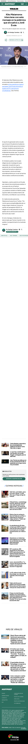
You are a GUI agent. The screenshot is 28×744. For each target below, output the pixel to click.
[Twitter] (23, 32)
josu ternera (13, 235)
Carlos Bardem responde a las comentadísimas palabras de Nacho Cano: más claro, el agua (18, 446)
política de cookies (18, 696)
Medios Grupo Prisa (14, 740)
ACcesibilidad (17, 703)
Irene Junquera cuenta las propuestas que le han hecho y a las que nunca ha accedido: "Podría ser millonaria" (17, 679)
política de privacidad (19, 701)
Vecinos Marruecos (12, 1)
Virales (14, 9)
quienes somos (5, 695)
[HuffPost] (7, 689)
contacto (4, 697)
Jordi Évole (4, 235)
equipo (3, 693)
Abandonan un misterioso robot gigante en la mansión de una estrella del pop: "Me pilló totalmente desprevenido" (18, 541)
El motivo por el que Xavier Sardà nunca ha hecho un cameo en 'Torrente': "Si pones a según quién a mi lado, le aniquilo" (18, 653)
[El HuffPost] (10, 4)
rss (2, 702)
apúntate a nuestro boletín (14, 478)
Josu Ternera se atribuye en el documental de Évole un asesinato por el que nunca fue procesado (18, 462)
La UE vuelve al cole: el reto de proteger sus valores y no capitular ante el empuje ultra (18, 575)
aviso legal (16, 698)
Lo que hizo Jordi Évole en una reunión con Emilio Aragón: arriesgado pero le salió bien (18, 454)
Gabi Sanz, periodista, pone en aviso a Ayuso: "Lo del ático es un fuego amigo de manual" (18, 494)
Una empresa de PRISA (14, 736)
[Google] (21, 32)
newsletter (5, 700)
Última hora (22, 4)
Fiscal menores (20, 1)
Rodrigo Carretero (14, 32)
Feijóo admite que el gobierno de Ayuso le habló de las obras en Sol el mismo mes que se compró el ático (18, 585)
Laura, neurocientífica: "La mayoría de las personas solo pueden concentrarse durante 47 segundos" (18, 564)
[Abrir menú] (2, 4)
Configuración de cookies (18, 694)
